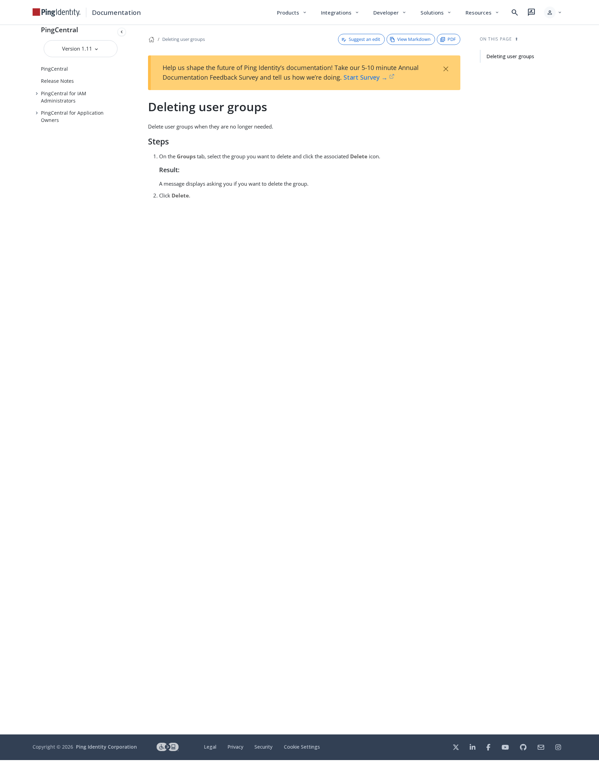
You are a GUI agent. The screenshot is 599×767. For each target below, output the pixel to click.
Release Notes (57, 81)
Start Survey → (366, 77)
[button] (553, 12)
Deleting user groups (183, 39)
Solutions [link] (436, 12)
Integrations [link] (340, 12)
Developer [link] (390, 12)
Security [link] (263, 746)
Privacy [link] (235, 746)
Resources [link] (483, 12)
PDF (452, 39)
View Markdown (414, 39)
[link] (56, 12)
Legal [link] (210, 746)
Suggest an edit (364, 39)
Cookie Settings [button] (302, 746)
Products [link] (292, 12)
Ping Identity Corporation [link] (106, 746)
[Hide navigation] (122, 32)
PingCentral (59, 29)
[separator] (129, 379)
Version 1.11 (78, 48)
